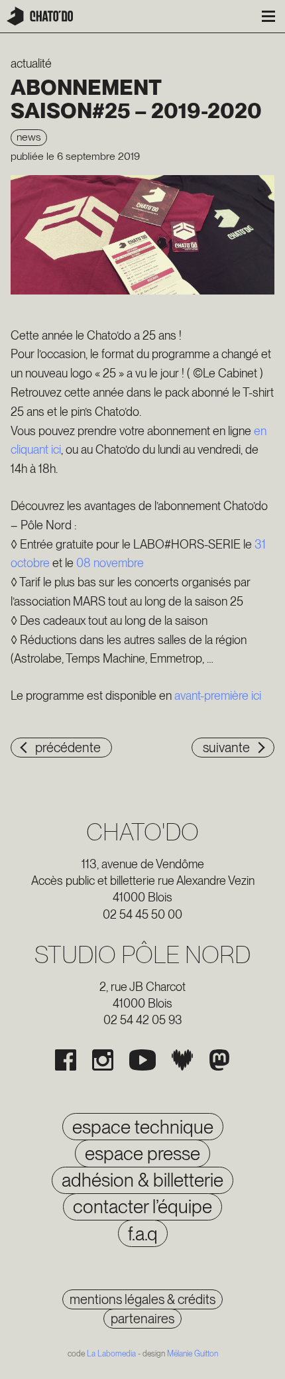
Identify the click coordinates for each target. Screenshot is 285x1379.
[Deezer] (182, 1060)
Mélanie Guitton (192, 1353)
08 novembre (110, 563)
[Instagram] (102, 1060)
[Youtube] (142, 1060)
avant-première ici (217, 695)
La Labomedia (111, 1353)
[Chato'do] (40, 16)
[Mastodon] (219, 1060)
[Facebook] (65, 1060)
